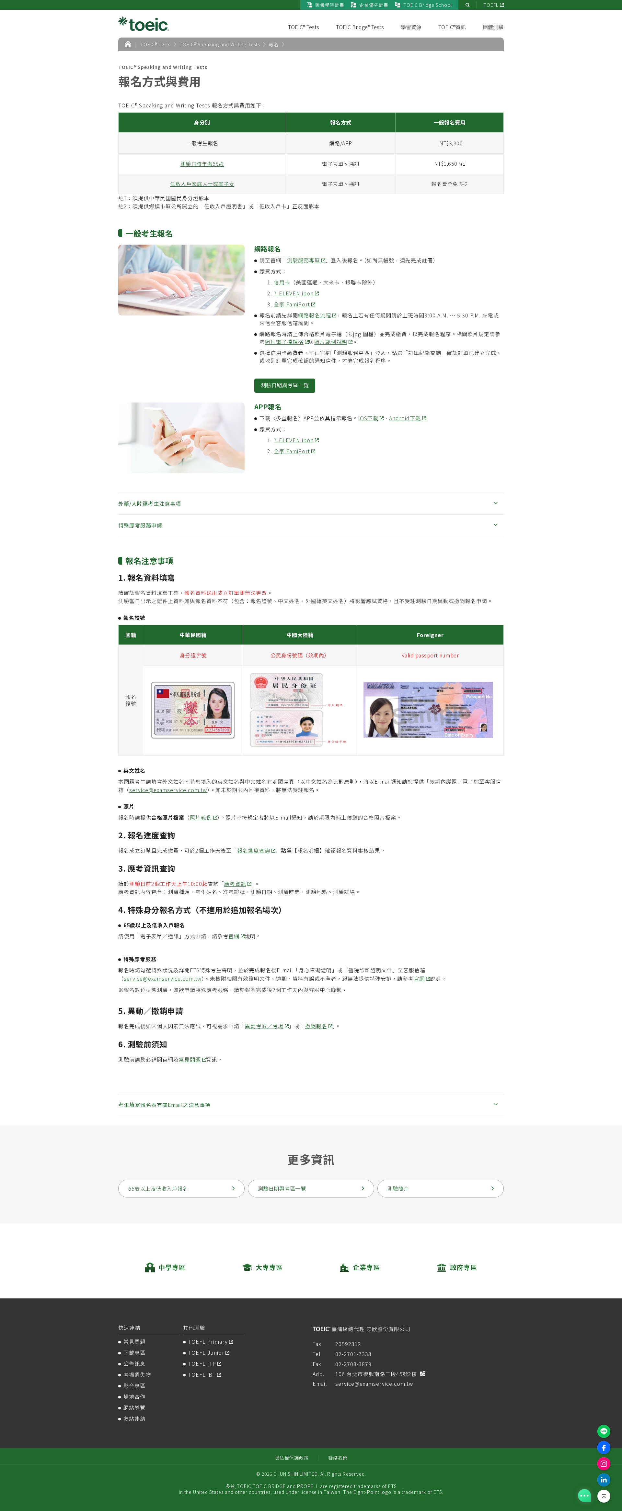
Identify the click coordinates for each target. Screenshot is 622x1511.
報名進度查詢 (253, 850)
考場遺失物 (137, 1374)
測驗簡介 (398, 1188)
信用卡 (282, 282)
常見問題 (190, 1059)
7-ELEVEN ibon (294, 293)
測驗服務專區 (303, 260)
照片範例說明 (330, 342)
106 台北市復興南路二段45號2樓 (376, 1374)
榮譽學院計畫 (329, 5)
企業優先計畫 (373, 5)
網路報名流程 (314, 315)
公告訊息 (134, 1363)
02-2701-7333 (353, 1354)
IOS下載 (368, 418)
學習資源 (411, 27)
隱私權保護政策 (292, 1458)
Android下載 (405, 418)
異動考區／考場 (264, 1026)
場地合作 (134, 1396)
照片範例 (201, 817)
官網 (233, 936)
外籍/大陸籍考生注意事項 (149, 503)
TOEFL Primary (208, 1341)
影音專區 (134, 1385)
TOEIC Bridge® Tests (360, 27)
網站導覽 (134, 1407)
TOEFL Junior (206, 1352)
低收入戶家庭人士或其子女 (202, 184)
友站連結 (134, 1418)
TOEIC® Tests (303, 27)
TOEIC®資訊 (452, 27)
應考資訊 (235, 884)
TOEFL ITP (202, 1363)
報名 (274, 44)
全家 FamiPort (292, 304)
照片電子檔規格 (284, 342)
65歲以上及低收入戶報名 (158, 1188)
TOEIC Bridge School (427, 5)
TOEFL (491, 5)
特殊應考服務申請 (140, 525)
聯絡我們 (338, 1458)
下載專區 (134, 1352)
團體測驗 (493, 27)
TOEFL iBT (202, 1374)
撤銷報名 (316, 1026)
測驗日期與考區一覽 (285, 385)
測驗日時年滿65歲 (202, 164)
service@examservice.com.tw (168, 790)
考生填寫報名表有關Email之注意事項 (164, 1104)
